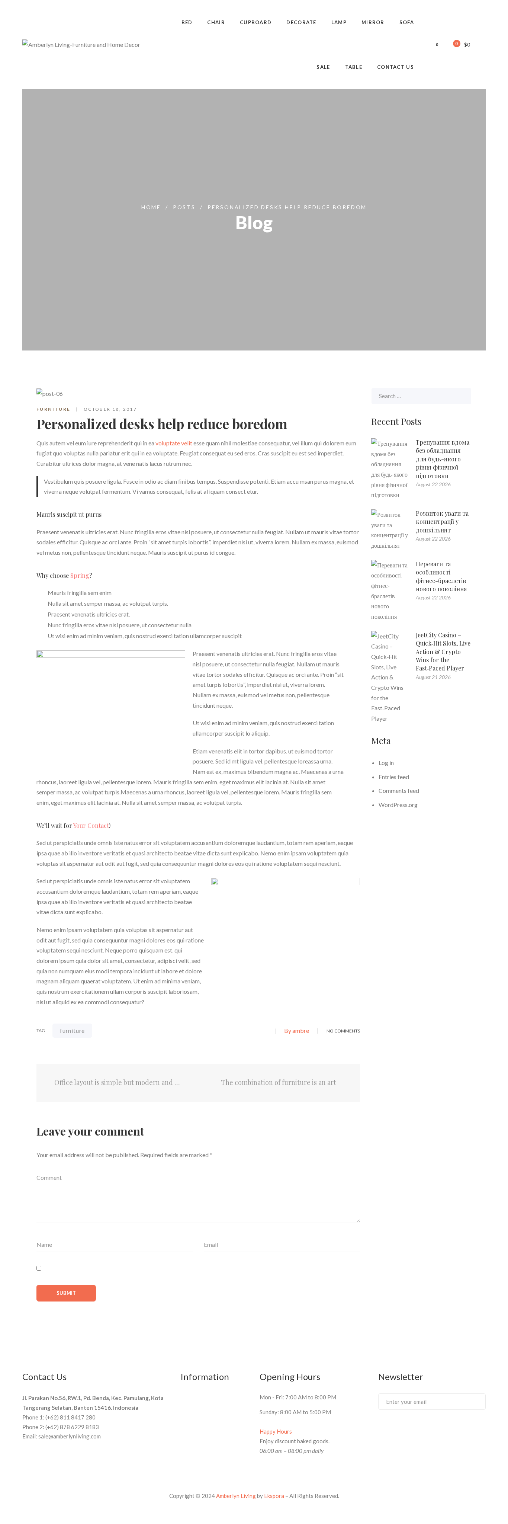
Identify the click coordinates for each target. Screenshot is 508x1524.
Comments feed (399, 790)
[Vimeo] (408, 1429)
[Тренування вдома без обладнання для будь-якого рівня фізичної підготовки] (389, 469)
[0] (451, 44)
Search (462, 396)
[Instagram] (435, 1429)
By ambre (296, 1030)
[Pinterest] (265, 1031)
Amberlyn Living (236, 1495)
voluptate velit (173, 442)
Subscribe (472, 1401)
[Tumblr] (252, 1031)
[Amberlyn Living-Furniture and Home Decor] (81, 45)
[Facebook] (213, 1031)
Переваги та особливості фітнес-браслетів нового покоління (441, 576)
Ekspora (274, 1495)
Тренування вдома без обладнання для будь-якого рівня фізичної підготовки (442, 459)
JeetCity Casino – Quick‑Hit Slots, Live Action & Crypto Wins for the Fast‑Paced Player (443, 651)
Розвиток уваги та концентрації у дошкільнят (442, 521)
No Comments (343, 1031)
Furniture (53, 409)
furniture (72, 1030)
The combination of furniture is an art (279, 1082)
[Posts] (198, 1083)
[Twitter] (226, 1031)
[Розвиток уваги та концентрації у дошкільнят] (389, 530)
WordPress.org (398, 804)
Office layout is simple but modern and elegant (116, 1082)
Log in (386, 762)
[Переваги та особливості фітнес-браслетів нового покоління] (389, 591)
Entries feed (394, 776)
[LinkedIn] (239, 1031)
